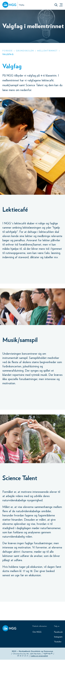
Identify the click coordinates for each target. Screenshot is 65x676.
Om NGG (36, 632)
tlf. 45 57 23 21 (22, 656)
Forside (7, 51)
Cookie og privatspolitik (39, 656)
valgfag (8, 54)
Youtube (57, 642)
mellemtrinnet (47, 51)
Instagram (58, 637)
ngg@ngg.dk (47, 653)
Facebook (58, 632)
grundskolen (25, 51)
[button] (56, 5)
